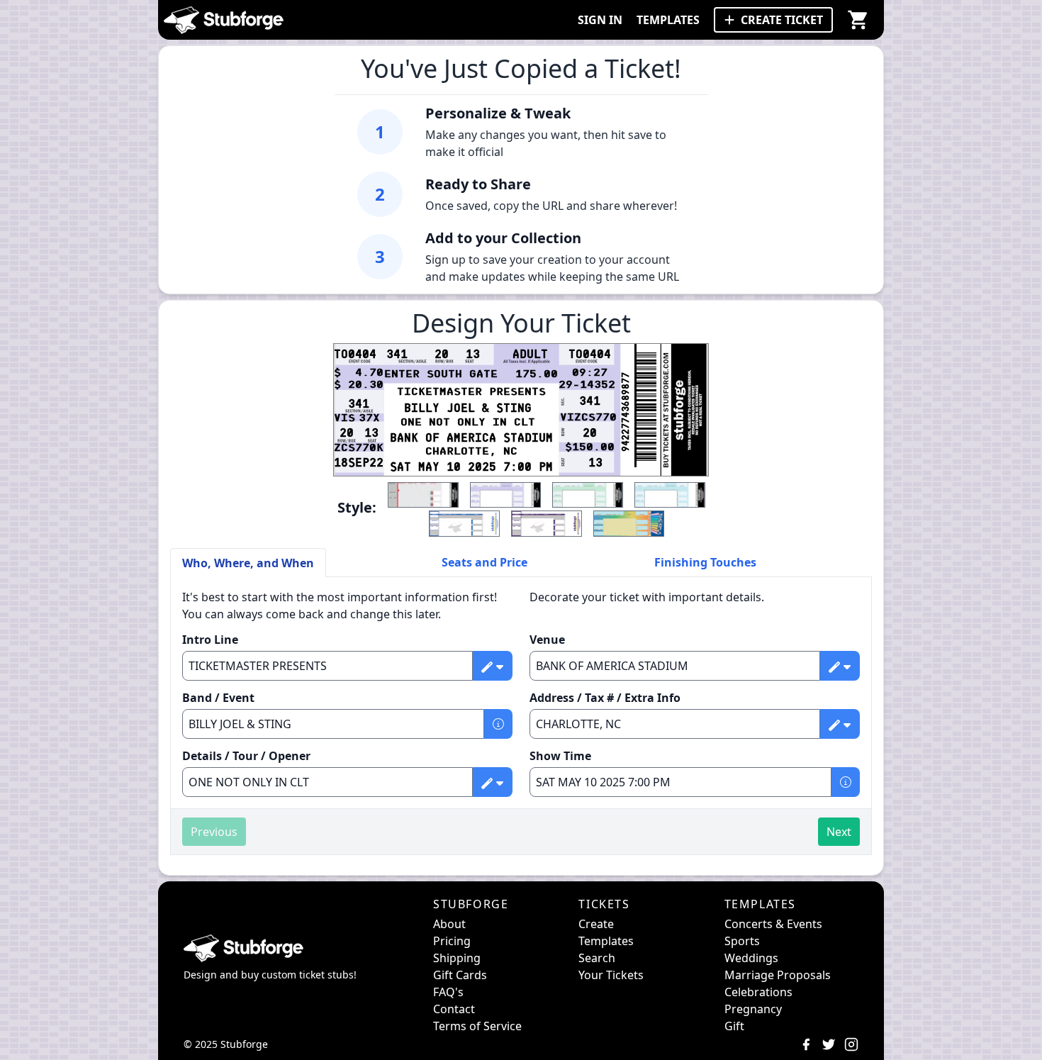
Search (596, 958)
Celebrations (758, 992)
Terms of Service (477, 1026)
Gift (734, 1026)
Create (596, 924)
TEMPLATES (668, 20)
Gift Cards (460, 975)
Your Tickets (611, 975)
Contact (454, 1009)
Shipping (457, 958)
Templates (606, 941)
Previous (214, 831)
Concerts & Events (773, 924)
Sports (742, 941)
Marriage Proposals (777, 975)
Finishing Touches (705, 562)
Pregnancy (753, 1009)
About (449, 924)
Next (839, 831)
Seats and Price (484, 562)
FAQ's (448, 992)
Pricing (452, 941)
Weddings (751, 958)
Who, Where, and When (248, 563)
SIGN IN (600, 20)
